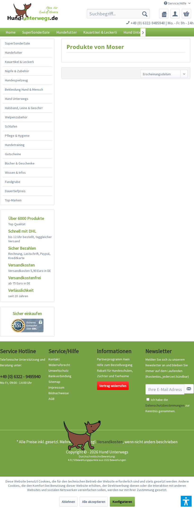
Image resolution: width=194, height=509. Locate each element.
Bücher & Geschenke (20, 163)
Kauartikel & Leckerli (19, 62)
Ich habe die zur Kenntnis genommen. (168, 405)
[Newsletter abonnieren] (189, 389)
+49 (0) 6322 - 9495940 (20, 376)
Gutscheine (13, 154)
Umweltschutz (58, 370)
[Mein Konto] (175, 13)
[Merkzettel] (163, 13)
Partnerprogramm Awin (113, 359)
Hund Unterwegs (16, 99)
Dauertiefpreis (15, 191)
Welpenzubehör (16, 117)
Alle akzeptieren (93, 502)
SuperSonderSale (17, 43)
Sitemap (54, 382)
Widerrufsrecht (59, 365)
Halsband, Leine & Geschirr (24, 108)
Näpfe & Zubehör (17, 71)
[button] (186, 501)
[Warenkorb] (186, 13)
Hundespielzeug (16, 80)
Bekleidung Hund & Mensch (24, 89)
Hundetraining (15, 145)
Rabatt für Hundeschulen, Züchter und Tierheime (115, 373)
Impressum (56, 387)
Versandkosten (110, 441)
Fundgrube (12, 182)
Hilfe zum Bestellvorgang (114, 365)
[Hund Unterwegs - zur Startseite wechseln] (33, 16)
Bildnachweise (58, 393)
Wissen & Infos (15, 172)
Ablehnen (68, 502)
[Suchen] (145, 13)
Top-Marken (13, 200)
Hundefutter (13, 52)
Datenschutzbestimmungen (165, 405)
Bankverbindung (59, 376)
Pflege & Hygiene (17, 135)
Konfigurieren (122, 502)
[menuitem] (118, 13)
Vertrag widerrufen (112, 386)
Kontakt (54, 359)
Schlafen (11, 126)
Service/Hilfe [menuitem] (177, 3)
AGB (51, 399)
